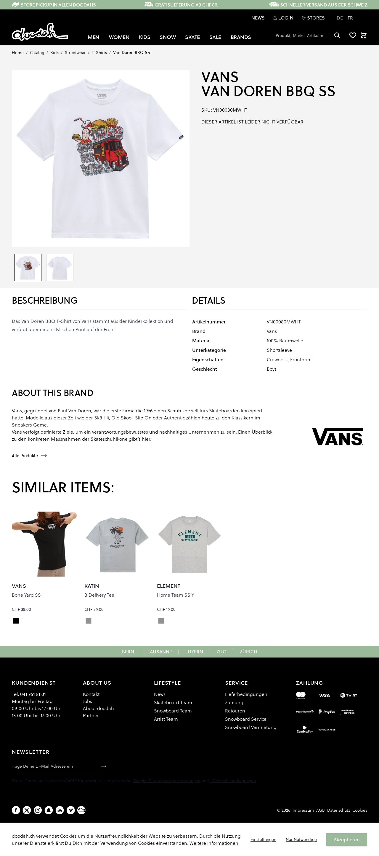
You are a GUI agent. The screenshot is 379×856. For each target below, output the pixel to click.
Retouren (235, 710)
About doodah (98, 708)
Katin (91, 586)
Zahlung (234, 702)
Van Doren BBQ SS (131, 53)
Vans (219, 77)
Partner (91, 715)
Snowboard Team (173, 710)
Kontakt (91, 694)
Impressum (303, 810)
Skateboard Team (173, 702)
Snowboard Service (245, 719)
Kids (54, 53)
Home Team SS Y (175, 595)
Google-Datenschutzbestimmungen (166, 781)
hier (146, 439)
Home (18, 53)
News (258, 17)
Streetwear (75, 53)
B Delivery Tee (99, 595)
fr (350, 17)
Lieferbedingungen (246, 694)
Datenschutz (338, 810)
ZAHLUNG (309, 682)
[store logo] (40, 32)
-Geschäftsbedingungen (233, 781)
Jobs (87, 701)
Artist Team (166, 719)
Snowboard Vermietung (251, 727)
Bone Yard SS (26, 595)
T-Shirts (99, 53)
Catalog (37, 53)
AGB (320, 810)
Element (168, 586)
